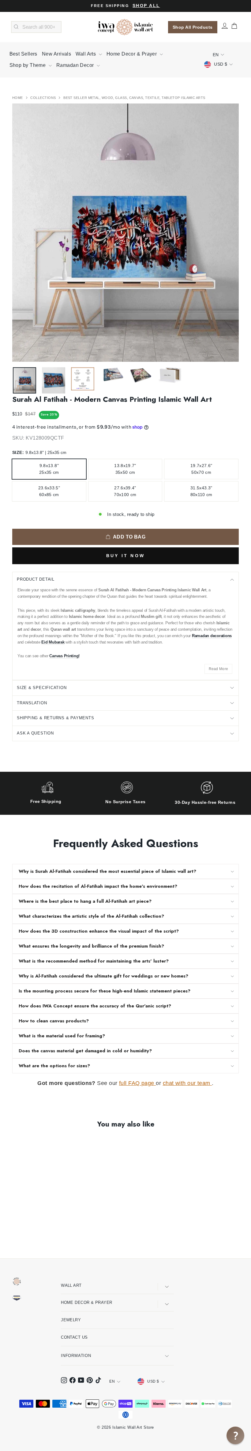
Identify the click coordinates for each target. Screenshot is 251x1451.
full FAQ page (137, 1083)
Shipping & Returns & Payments (55, 718)
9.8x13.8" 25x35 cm (49, 469)
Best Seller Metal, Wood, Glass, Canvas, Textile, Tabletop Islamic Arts (134, 98)
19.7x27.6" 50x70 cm (201, 469)
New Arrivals (56, 53)
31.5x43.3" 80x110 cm (201, 491)
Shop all (146, 5)
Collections (43, 98)
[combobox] (36, 27)
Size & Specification (42, 687)
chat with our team (187, 1083)
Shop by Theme (28, 65)
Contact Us (74, 1337)
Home (18, 98)
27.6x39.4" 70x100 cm (125, 491)
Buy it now (125, 555)
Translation (32, 703)
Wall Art (71, 1285)
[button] (235, 1435)
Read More (218, 669)
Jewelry (71, 1320)
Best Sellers (23, 53)
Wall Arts (86, 53)
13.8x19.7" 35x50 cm (125, 469)
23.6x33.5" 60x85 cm (49, 491)
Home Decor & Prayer (132, 53)
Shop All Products (193, 27)
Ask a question (35, 733)
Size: (39, 452)
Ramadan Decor (75, 65)
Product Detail (35, 579)
